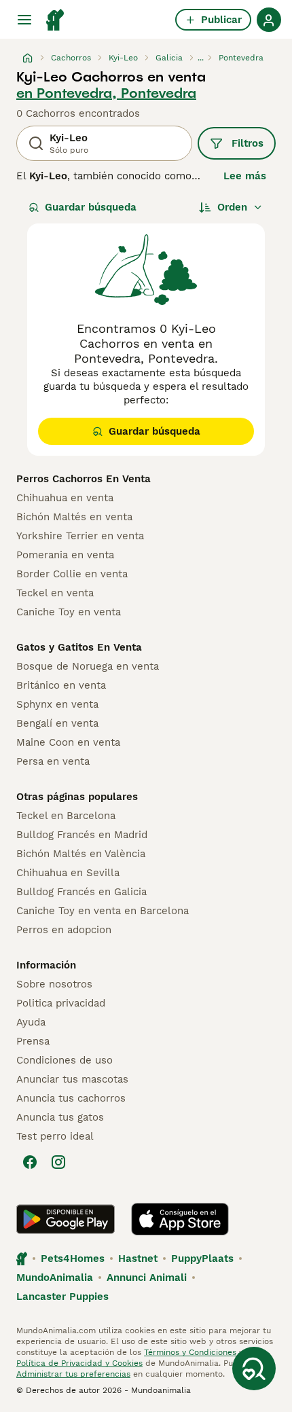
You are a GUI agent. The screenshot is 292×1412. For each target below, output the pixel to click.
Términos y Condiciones (190, 1352)
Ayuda (30, 1022)
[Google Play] (65, 1219)
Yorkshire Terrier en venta (80, 536)
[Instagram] (58, 1162)
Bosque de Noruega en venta (87, 666)
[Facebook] (29, 1162)
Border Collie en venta (72, 574)
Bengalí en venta (57, 723)
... (201, 57)
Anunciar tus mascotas (72, 1079)
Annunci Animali (147, 1277)
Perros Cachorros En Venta (83, 479)
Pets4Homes (73, 1258)
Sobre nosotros (54, 984)
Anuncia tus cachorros (71, 1098)
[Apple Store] (180, 1219)
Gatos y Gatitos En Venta (79, 647)
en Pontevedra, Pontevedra (106, 93)
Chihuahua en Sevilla (68, 873)
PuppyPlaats (202, 1258)
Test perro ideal (55, 1136)
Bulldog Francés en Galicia (81, 892)
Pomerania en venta (65, 555)
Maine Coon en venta (68, 742)
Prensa (33, 1041)
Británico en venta (61, 685)
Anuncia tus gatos (60, 1117)
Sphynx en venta (57, 704)
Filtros (247, 143)
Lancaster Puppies (62, 1296)
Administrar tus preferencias (73, 1374)
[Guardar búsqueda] (254, 1368)
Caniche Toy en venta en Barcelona (102, 911)
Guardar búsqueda (90, 207)
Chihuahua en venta (64, 498)
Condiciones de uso (64, 1060)
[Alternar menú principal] (24, 19)
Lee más (244, 176)
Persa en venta (53, 761)
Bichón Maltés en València (80, 854)
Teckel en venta (55, 593)
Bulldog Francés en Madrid (81, 835)
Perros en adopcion (63, 930)
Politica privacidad (60, 1003)
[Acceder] (269, 19)
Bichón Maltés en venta (74, 517)
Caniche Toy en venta (68, 612)
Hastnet (138, 1258)
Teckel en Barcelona (65, 816)
